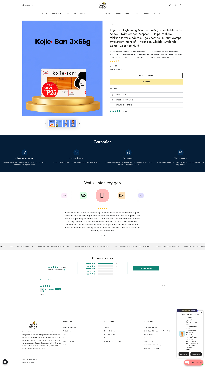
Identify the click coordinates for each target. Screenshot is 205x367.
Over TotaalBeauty (150, 327)
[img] (45, 286)
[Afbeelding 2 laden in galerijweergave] (59, 123)
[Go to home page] (102, 5)
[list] (102, 158)
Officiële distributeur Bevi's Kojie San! (157, 331)
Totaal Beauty (34, 359)
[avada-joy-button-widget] (5, 361)
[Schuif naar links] (45, 123)
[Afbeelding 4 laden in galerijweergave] (73, 123)
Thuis (112, 24)
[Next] (146, 195)
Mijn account (108, 338)
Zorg (64, 338)
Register (106, 327)
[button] (170, 5)
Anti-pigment (67, 331)
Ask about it (196, 354)
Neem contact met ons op (112, 341)
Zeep (64, 334)
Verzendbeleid (149, 334)
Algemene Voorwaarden (152, 348)
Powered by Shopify (29, 362)
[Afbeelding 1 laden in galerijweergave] (52, 123)
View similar (183, 354)
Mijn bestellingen (109, 331)
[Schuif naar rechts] (79, 123)
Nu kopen (146, 82)
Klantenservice (149, 341)
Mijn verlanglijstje (110, 334)
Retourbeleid (148, 338)
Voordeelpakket (68, 341)
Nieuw (65, 345)
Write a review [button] (146, 268)
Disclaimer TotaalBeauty (152, 345)
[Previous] (59, 195)
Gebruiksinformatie (69, 327)
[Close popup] (201, 312)
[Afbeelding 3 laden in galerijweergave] (66, 123)
